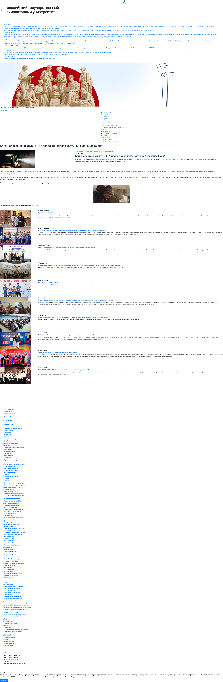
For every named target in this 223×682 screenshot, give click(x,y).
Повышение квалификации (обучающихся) (203, 41)
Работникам (210, 26)
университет (8, 24)
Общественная (39, 58)
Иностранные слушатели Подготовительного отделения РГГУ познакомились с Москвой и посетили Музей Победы (79, 265)
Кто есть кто (180, 26)
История (103, 26)
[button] (16, 87)
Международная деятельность (113, 127)
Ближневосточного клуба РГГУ (100, 159)
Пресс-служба (95, 26)
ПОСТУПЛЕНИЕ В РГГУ (11, 499)
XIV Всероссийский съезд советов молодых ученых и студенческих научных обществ (68, 335)
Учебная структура (71, 52)
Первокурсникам (24, 41)
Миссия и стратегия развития (153, 26)
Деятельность (8, 56)
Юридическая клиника (11, 470)
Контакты (77, 30)
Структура (77, 26)
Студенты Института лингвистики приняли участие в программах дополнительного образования (72, 230)
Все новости (107, 112)
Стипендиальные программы (13, 48)
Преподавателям (9, 50)
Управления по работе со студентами (173, 159)
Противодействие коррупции (91, 30)
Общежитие (28, 48)
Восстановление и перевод (51, 48)
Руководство (51, 26)
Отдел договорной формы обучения (34, 43)
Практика (156, 48)
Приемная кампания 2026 (12, 35)
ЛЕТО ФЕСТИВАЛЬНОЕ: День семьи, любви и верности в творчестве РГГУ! (64, 370)
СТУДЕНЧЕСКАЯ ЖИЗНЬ (83, 151)
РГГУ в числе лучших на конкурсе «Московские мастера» (58, 352)
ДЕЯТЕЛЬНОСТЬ (9, 635)
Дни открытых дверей (29, 35)
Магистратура (8, 526)
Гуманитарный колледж (154, 35)
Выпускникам (37, 48)
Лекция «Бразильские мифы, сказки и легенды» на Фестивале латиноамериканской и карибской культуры (75, 300)
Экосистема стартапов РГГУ (143, 48)
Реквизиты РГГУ (52, 43)
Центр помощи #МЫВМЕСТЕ (146, 30)
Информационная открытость (39, 28)
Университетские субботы (97, 35)
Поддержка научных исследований (35, 54)
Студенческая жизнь (110, 133)
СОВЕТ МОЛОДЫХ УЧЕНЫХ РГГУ (103, 151)
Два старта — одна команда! (48, 282)
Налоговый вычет (12, 45)
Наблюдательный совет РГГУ (13, 428)
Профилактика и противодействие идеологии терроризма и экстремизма (15, 487)
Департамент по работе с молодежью (71, 41)
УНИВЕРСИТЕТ (8, 409)
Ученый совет (190, 26)
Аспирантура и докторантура (186, 35)
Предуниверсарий (168, 35)
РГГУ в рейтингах (170, 26)
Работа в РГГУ (201, 26)
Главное (105, 114)
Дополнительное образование (14, 532)
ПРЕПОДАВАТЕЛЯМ (10, 613)
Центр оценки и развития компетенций (92, 48)
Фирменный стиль (38, 30)
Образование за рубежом (12, 43)
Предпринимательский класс (77, 35)
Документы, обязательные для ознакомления (115, 37)
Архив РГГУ (70, 30)
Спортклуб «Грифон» (110, 41)
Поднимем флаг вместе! (46, 213)
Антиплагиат (59, 52)
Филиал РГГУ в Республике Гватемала (67, 37)
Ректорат (43, 26)
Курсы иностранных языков (22, 37)
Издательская (49, 58)
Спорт (105, 135)
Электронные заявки (58, 30)
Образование (183, 41)
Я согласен (4, 680)
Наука (105, 129)
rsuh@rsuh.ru (13, 659)
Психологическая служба (123, 48)
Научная (19, 58)
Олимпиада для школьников (13, 518)
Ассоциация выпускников (129, 26)
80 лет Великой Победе (64, 26)
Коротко (105, 119)
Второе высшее (201, 35)
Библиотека (153, 41)
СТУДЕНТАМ (8, 555)
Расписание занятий (10, 41)
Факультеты (85, 26)
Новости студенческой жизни (13, 563)
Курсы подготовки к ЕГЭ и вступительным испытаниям (126, 35)
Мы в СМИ (106, 123)
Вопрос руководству (109, 30)
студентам (7, 39)
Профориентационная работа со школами (52, 35)
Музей (140, 26)
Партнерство (107, 140)
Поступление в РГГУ (10, 32)
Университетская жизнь (111, 142)
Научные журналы (113, 26)
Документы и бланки (48, 52)
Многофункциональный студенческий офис (133, 41)
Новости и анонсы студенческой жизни (44, 41)
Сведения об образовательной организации (18, 26)
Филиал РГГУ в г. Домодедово (42, 37)
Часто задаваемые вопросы (126, 30)
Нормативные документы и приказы (16, 28)
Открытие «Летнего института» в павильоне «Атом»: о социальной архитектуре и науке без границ (73, 317)
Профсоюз (88, 52)
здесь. (137, 675)
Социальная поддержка (67, 43)
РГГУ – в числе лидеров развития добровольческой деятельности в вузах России (66, 248)
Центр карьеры (162, 41)
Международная (27, 58)
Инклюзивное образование (89, 37)
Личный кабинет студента (94, 41)
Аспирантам (110, 48)
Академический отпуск (70, 48)
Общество (106, 137)
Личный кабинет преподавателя (14, 52)
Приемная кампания (110, 125)
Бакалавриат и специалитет (13, 524)
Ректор (36, 26)
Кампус (47, 30)
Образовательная (9, 58)
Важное (105, 121)
